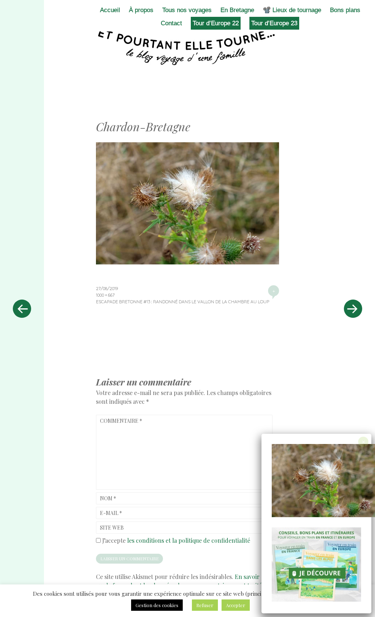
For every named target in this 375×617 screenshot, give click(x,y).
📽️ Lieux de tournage (292, 10)
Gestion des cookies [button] (156, 605)
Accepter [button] (235, 605)
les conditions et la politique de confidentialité (188, 540)
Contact (171, 23)
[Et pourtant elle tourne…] (187, 46)
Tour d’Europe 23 (274, 23)
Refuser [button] (205, 605)
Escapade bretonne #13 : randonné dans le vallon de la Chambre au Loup (182, 301)
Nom (108, 498)
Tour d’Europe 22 (216, 23)
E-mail (111, 512)
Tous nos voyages (187, 10)
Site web (112, 527)
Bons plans (345, 10)
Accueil (110, 10)
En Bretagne (237, 10)
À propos (141, 10)
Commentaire (121, 420)
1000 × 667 (105, 295)
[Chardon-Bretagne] (187, 261)
